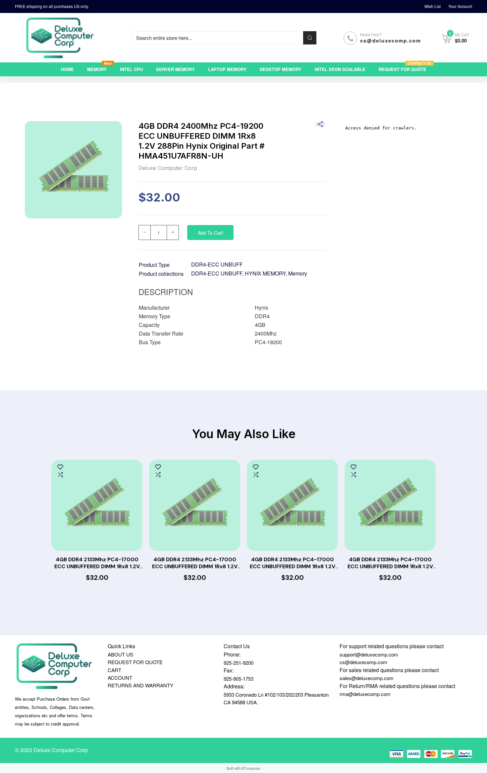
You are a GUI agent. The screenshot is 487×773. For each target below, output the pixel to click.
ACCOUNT (120, 677)
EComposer (251, 768)
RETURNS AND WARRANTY (140, 685)
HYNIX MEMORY (265, 273)
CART (114, 669)
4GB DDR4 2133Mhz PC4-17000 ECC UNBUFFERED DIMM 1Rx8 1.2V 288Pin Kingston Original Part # (97, 563)
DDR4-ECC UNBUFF (217, 264)
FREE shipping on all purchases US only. (52, 6)
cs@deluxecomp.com (390, 40)
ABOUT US (120, 654)
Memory (297, 273)
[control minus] (144, 232)
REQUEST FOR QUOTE (135, 661)
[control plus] (173, 232)
